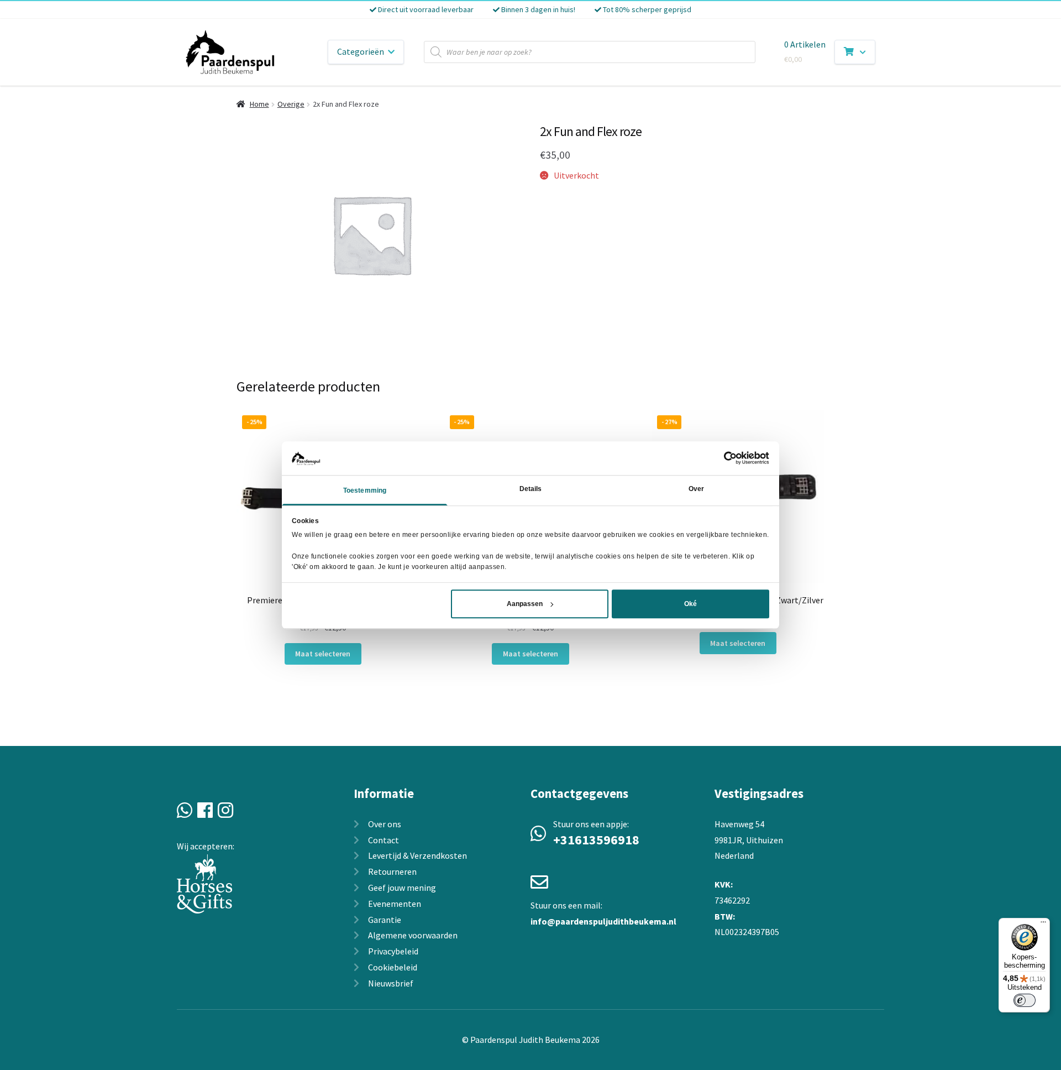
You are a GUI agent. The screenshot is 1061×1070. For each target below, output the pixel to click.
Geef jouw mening (402, 887)
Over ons (384, 823)
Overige (290, 104)
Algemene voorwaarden (413, 935)
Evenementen (394, 903)
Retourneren (392, 871)
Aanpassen (525, 604)
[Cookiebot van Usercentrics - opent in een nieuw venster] (721, 457)
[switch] (1024, 1000)
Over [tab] (696, 489)
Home (259, 104)
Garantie (384, 919)
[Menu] (1043, 924)
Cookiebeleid (392, 967)
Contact (383, 839)
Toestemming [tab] (364, 490)
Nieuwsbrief (390, 983)
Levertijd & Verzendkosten (417, 855)
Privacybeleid (393, 951)
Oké (690, 604)
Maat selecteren (322, 654)
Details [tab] (530, 489)
